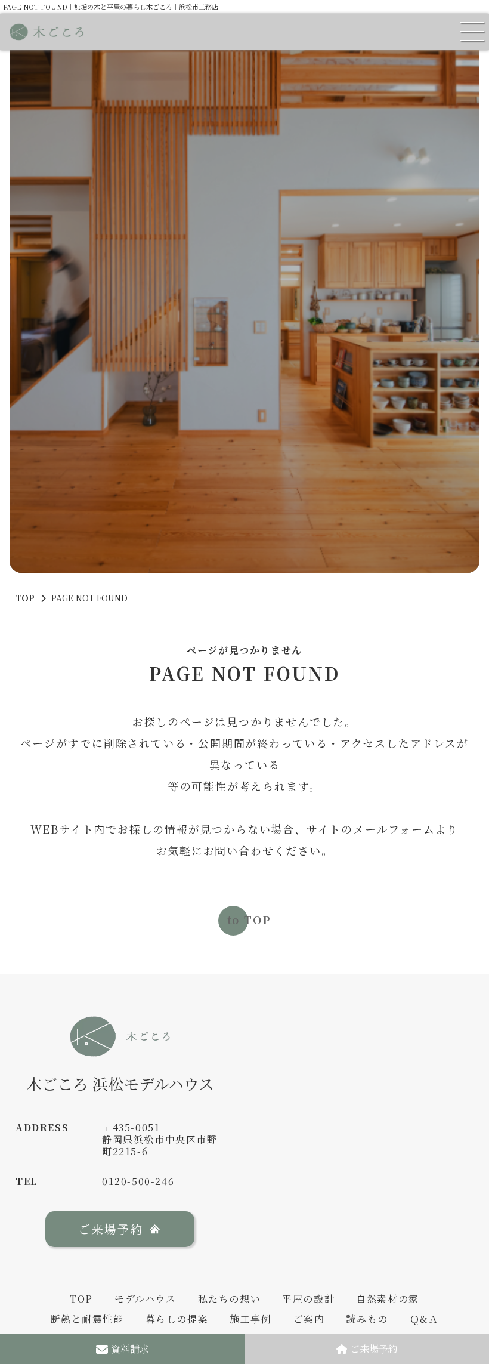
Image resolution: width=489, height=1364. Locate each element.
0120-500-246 (138, 1181)
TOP (25, 598)
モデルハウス (145, 1299)
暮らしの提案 (177, 1319)
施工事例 (250, 1319)
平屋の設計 (308, 1299)
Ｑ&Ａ (424, 1319)
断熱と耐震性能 (86, 1319)
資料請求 (130, 1349)
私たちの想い (229, 1299)
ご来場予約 (374, 1349)
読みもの (367, 1319)
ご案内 (309, 1319)
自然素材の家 (387, 1299)
